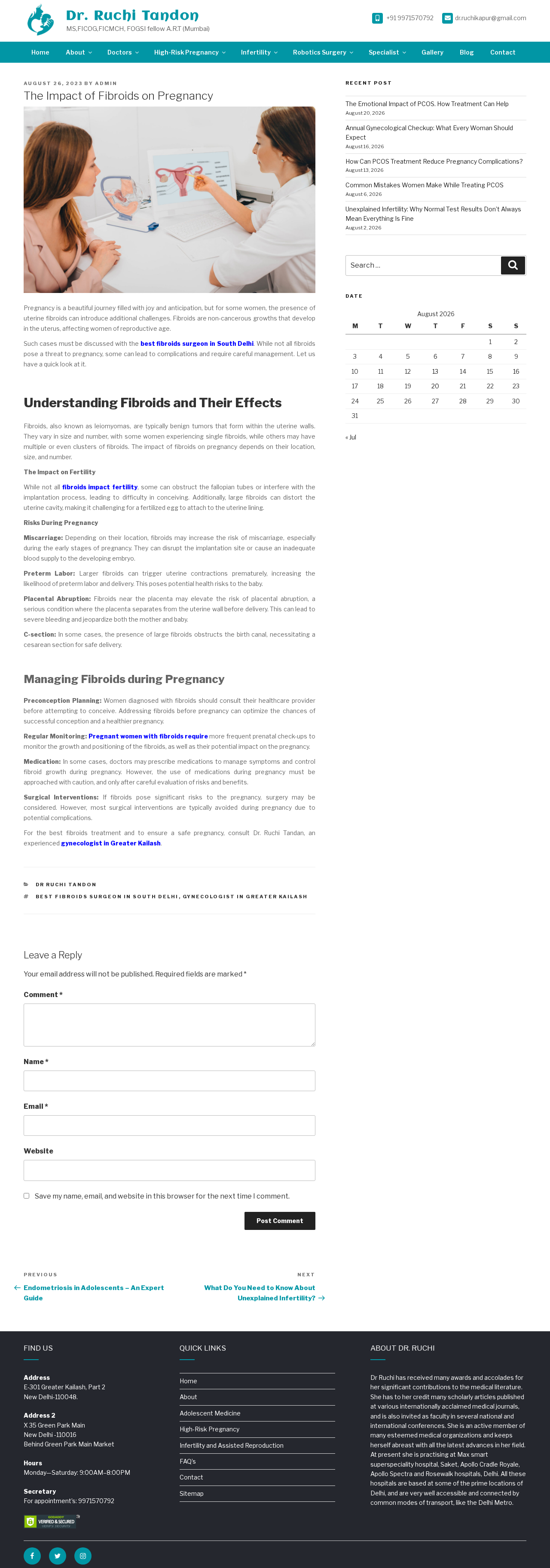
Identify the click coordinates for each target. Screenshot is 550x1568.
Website (38, 1151)
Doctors (119, 52)
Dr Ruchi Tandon (66, 885)
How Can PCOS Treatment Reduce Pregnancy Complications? (434, 161)
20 (435, 386)
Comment (43, 995)
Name (36, 1062)
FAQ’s (188, 1461)
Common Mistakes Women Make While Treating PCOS (424, 185)
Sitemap (192, 1493)
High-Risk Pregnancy (186, 52)
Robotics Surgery (319, 52)
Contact (503, 52)
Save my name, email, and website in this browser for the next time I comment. (162, 1196)
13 (435, 371)
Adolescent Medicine (210, 1413)
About (75, 52)
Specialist (384, 52)
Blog (467, 52)
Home (40, 52)
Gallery (432, 52)
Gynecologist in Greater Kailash (245, 897)
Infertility (256, 52)
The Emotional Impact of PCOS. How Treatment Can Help (427, 103)
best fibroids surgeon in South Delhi (107, 897)
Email (36, 1106)
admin (106, 83)
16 (516, 371)
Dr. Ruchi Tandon (132, 16)
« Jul (350, 437)
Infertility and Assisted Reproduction (232, 1445)
